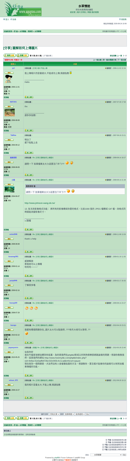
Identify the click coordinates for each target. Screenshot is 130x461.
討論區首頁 (8, 31)
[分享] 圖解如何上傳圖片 (20, 48)
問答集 (124, 19)
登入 (7, 19)
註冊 (14, 19)
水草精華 (38, 31)
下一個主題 (122, 60)
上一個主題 (97, 60)
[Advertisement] (65, 40)
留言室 (72, 12)
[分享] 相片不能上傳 (40, 68)
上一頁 (119, 56)
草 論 (16, 31)
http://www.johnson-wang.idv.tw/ (40, 203)
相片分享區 (81, 12)
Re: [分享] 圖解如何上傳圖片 (43, 158)
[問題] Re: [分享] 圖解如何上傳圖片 (46, 348)
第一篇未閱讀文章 (109, 60)
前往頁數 (113, 56)
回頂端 (6, 97)
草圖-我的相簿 (93, 12)
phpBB (56, 458)
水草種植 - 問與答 (26, 31)
